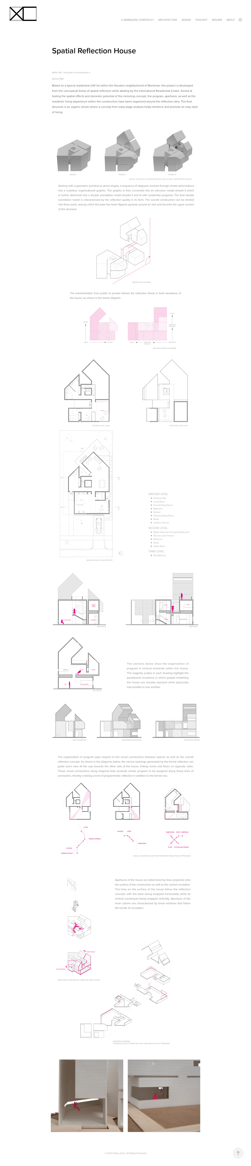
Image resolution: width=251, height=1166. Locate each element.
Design (186, 20)
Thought (201, 20)
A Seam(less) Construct (137, 20)
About (230, 20)
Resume (217, 20)
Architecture (167, 20)
